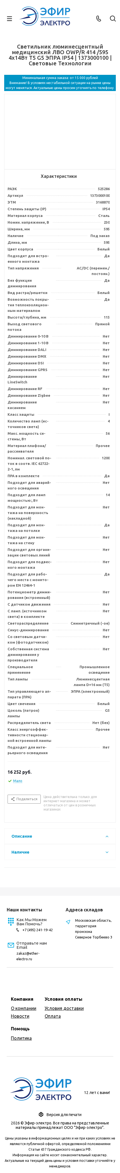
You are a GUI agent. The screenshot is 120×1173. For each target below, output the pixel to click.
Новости (20, 1016)
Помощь (20, 1028)
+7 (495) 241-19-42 (37, 930)
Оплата (53, 1016)
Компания (22, 999)
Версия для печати (64, 1114)
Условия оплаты (63, 999)
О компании (23, 1008)
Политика (21, 1038)
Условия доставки (64, 1008)
